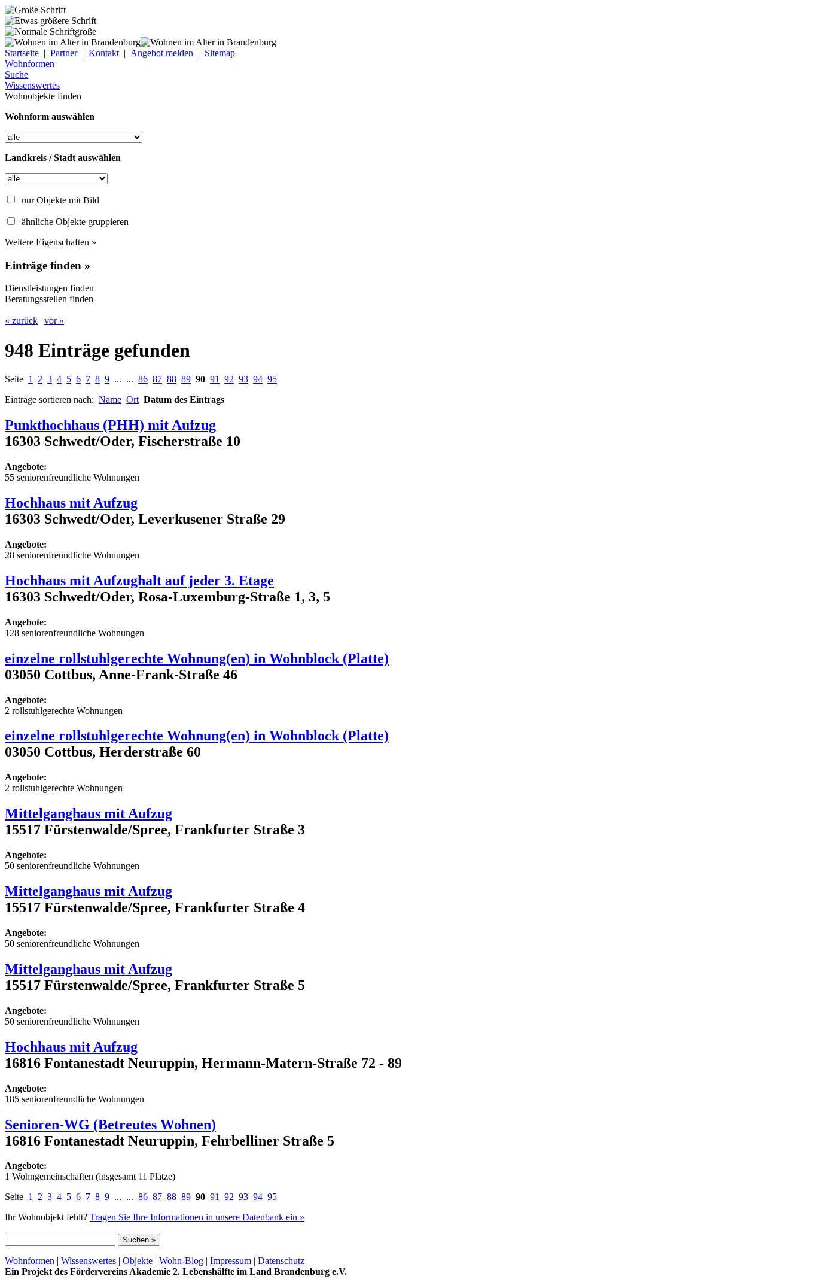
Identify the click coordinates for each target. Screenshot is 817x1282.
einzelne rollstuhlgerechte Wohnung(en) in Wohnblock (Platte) (197, 658)
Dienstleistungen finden (49, 288)
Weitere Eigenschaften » (50, 242)
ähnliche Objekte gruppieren (75, 222)
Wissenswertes (88, 1261)
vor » (54, 320)
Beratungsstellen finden (49, 299)
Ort (132, 399)
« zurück (21, 320)
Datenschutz (281, 1261)
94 (258, 379)
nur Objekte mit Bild (60, 200)
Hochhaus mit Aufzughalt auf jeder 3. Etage (139, 580)
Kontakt (104, 53)
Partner (63, 53)
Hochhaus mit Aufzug (71, 503)
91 (215, 379)
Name (110, 399)
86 (143, 379)
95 (272, 379)
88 (171, 379)
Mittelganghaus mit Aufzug (88, 813)
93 (243, 379)
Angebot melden (161, 53)
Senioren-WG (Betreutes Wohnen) (110, 1124)
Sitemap (220, 53)
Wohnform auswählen (49, 116)
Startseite (22, 53)
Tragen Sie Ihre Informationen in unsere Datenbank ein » (197, 1217)
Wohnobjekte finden (43, 96)
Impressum (230, 1261)
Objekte (138, 1261)
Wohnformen (29, 1261)
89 (186, 379)
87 (157, 379)
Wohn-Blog (181, 1261)
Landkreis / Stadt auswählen (63, 158)
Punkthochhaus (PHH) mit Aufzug (110, 425)
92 (229, 379)
